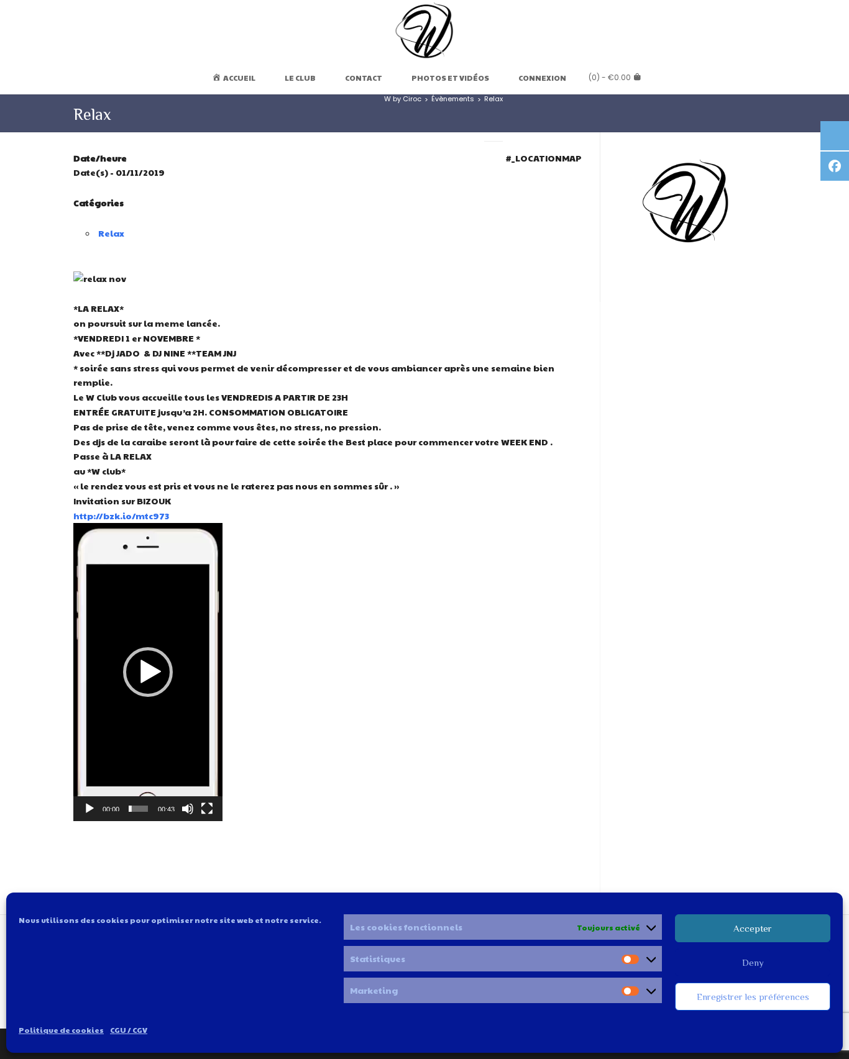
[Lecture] (89, 808)
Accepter (752, 928)
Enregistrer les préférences (753, 996)
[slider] (138, 809)
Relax (111, 233)
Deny (753, 962)
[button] (148, 672)
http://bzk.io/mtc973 (121, 515)
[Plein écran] (207, 808)
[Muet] (187, 808)
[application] (148, 672)
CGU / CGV (128, 1030)
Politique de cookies (61, 1030)
